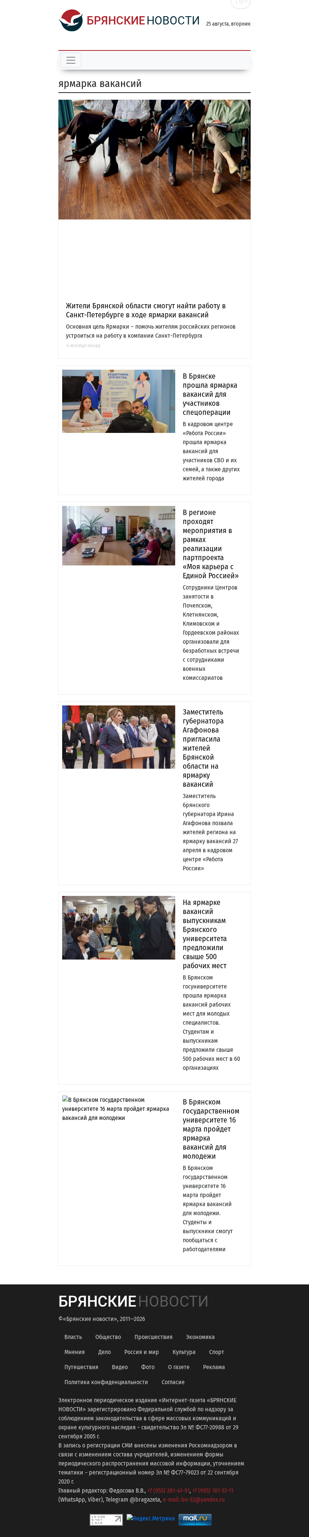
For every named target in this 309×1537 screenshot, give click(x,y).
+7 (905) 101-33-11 (212, 1490)
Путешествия (81, 1367)
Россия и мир (141, 1352)
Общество (108, 1336)
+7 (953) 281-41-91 (168, 1490)
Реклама (214, 1367)
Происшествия (154, 1336)
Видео (120, 1367)
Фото (147, 1367)
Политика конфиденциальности (106, 1382)
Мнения (74, 1352)
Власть (73, 1336)
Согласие (173, 1382)
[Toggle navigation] (70, 60)
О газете (179, 1367)
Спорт (216, 1352)
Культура (184, 1352)
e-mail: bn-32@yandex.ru (194, 1499)
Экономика (200, 1336)
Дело (104, 1352)
